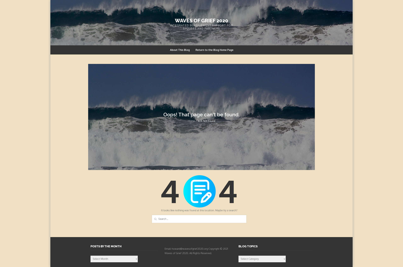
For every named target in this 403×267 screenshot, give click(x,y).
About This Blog (180, 49)
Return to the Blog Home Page (214, 49)
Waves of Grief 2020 (201, 20)
